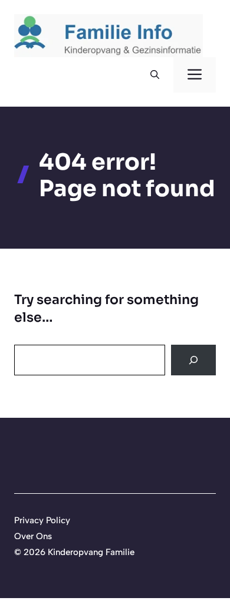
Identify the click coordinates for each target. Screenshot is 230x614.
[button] (154, 75)
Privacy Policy (42, 520)
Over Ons (33, 536)
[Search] (193, 360)
